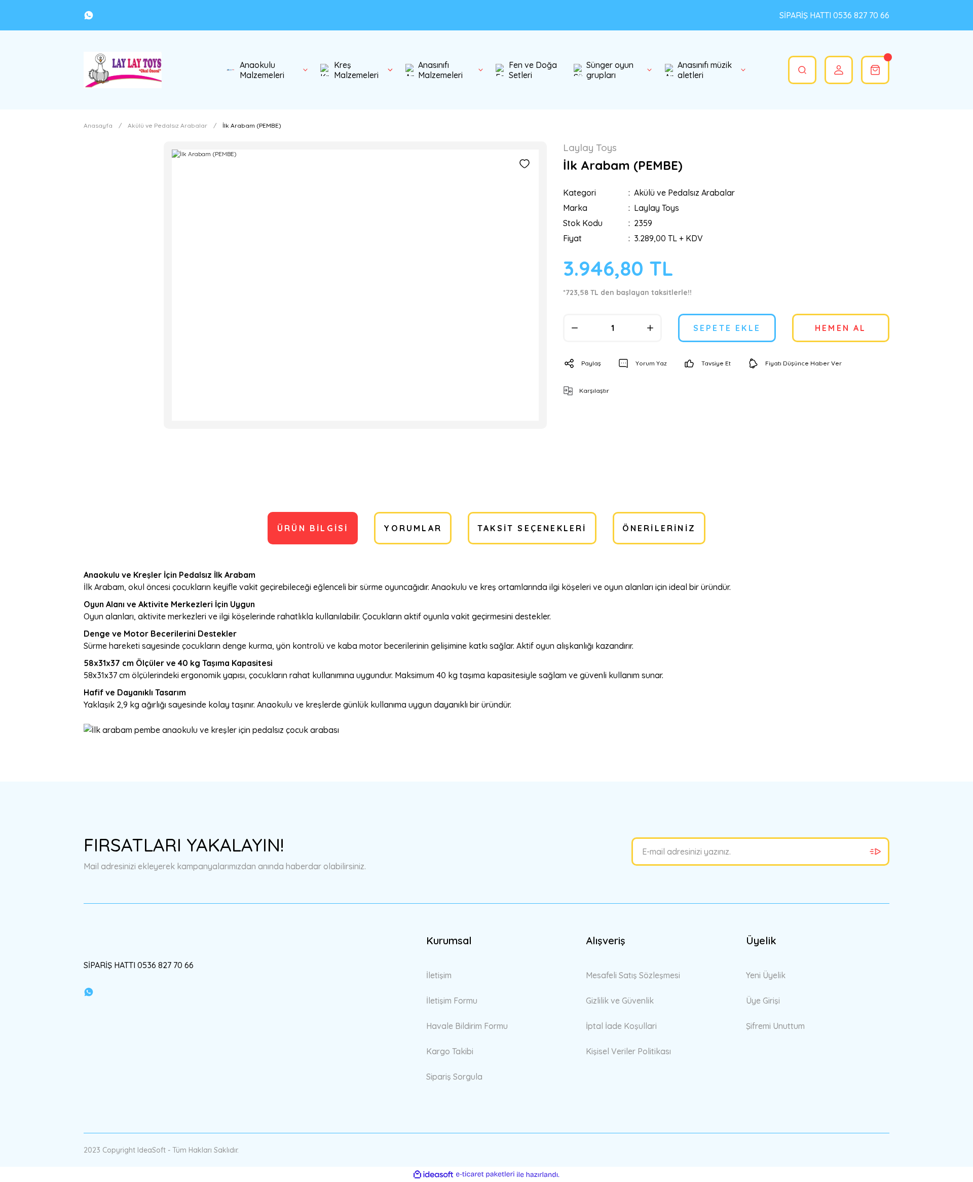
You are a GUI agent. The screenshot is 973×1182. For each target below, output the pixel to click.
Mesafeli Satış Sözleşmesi (633, 975)
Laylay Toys (656, 208)
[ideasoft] (433, 1174)
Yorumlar (413, 528)
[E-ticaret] (485, 1174)
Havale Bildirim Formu (467, 1026)
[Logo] (123, 70)
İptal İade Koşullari (621, 1026)
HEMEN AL (841, 328)
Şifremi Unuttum (775, 1026)
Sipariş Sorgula (454, 1077)
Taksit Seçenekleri (532, 528)
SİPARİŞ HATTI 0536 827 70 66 (834, 15)
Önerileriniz (659, 528)
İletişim (439, 975)
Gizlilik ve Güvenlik (620, 1000)
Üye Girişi (763, 1000)
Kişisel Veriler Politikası (628, 1051)
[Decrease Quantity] (575, 328)
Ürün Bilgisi (312, 528)
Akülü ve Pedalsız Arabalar (684, 193)
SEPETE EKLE (727, 328)
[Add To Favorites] (524, 164)
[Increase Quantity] (650, 328)
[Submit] (875, 851)
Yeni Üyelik (765, 975)
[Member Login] (839, 70)
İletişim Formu (451, 1000)
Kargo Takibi (449, 1051)
